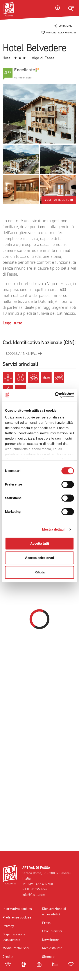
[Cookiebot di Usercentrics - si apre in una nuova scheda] (56, 395)
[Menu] (71, 7)
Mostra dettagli (54, 529)
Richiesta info (52, 948)
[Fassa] (8, 9)
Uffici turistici (52, 931)
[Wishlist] (71, 964)
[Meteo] (8, 964)
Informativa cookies (17, 908)
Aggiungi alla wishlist (61, 32)
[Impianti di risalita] (39, 964)
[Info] (57, 7)
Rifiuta (39, 572)
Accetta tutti (39, 543)
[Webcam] (24, 964)
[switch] (67, 484)
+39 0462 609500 (40, 884)
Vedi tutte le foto (59, 200)
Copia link (65, 25)
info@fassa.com (33, 894)
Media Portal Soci (16, 948)
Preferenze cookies (17, 917)
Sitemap (48, 956)
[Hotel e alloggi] (54, 964)
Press (46, 922)
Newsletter (50, 939)
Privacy (8, 926)
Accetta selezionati (39, 558)
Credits (8, 956)
